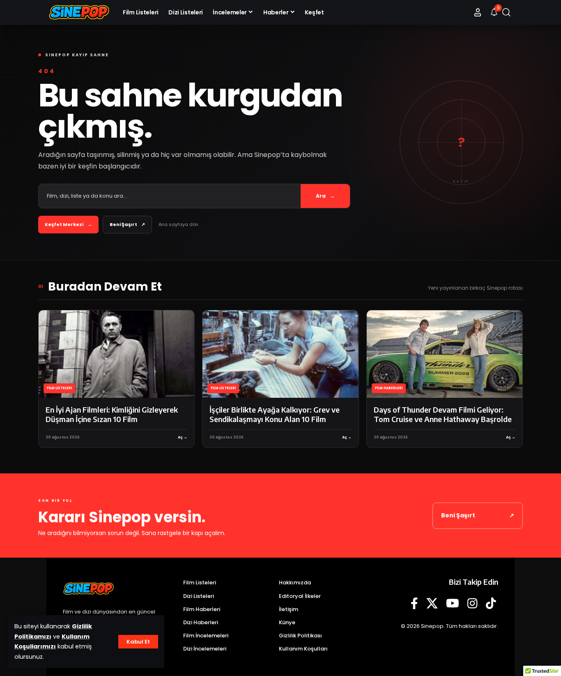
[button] (138, 641)
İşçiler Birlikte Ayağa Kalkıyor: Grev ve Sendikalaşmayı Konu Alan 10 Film (274, 414)
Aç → (182, 437)
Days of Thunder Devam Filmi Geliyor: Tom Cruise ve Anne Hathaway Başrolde (443, 414)
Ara (325, 195)
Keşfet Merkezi (68, 224)
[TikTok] (491, 604)
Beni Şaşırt (127, 224)
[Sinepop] (79, 12)
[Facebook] (414, 604)
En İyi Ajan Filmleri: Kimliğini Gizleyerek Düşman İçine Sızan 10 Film (112, 414)
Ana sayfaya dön (178, 224)
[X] (432, 604)
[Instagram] (472, 604)
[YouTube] (452, 604)
